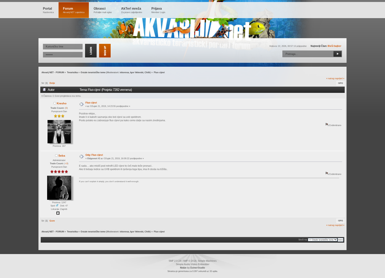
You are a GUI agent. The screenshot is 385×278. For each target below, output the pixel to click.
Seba (61, 155)
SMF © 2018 (190, 261)
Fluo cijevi (91, 102)
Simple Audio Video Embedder (192, 264)
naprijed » (339, 78)
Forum (73, 10)
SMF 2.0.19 (175, 261)
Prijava (158, 10)
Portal (48, 10)
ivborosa (124, 72)
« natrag (330, 78)
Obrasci (103, 10)
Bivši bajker (334, 46)
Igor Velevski (136, 72)
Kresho (62, 103)
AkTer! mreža (131, 10)
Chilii (147, 72)
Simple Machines (207, 261)
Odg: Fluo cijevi (94, 155)
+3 (66, 163)
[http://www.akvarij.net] (58, 214)
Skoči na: (302, 239)
